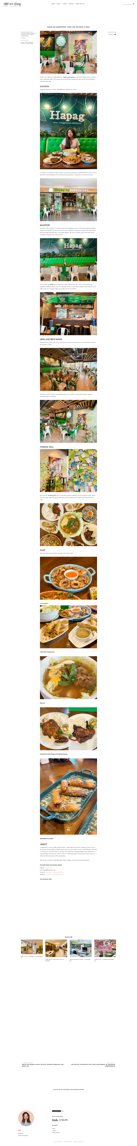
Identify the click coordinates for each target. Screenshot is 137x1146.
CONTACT (71, 3)
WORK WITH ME (80, 3)
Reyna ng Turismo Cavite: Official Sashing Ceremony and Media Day (43, 1065)
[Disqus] (68, 991)
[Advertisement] (59, 19)
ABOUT (65, 3)
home (53, 3)
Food (26, 42)
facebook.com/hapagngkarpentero (54, 872)
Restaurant (30, 42)
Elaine (114, 32)
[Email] (115, 34)
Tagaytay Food (29, 43)
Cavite (22, 42)
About (53, 1128)
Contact (54, 1130)
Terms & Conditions (23, 1135)
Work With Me (56, 1132)
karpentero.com (49, 868)
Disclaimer (20, 1133)
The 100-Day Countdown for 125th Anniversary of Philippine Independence (93, 1065)
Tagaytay (23, 43)
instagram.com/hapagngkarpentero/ (55, 874)
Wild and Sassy (12, 4)
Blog (58, 3)
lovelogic (80, 1141)
